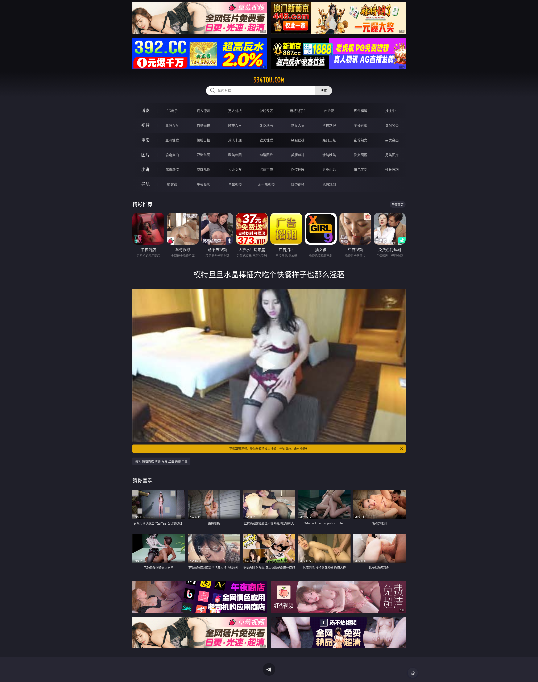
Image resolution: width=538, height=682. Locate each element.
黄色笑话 (360, 169)
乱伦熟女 (360, 140)
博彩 (145, 110)
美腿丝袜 (298, 155)
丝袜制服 (329, 125)
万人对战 (235, 110)
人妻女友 (235, 169)
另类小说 (329, 169)
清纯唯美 (329, 155)
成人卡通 (235, 140)
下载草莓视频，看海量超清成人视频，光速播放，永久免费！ (269, 449)
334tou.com (269, 80)
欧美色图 (235, 155)
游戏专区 (266, 110)
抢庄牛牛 (392, 110)
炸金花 (329, 110)
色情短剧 (329, 184)
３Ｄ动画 (266, 125)
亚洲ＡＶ (172, 125)
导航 (145, 184)
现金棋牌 (360, 110)
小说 (145, 169)
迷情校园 (298, 169)
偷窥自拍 (172, 155)
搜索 (323, 90)
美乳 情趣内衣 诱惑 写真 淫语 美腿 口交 (161, 461)
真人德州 (203, 110)
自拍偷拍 (203, 125)
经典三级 (329, 140)
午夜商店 (203, 184)
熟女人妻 (298, 125)
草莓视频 (235, 184)
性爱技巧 (392, 169)
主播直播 (360, 125)
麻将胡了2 (297, 110)
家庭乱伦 (203, 169)
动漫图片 (266, 155)
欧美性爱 (266, 140)
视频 (145, 125)
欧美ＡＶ (235, 125)
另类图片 (392, 155)
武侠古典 (266, 169)
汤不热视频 (266, 184)
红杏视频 (298, 184)
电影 (145, 140)
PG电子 (172, 110)
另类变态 (392, 140)
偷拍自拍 (203, 140)
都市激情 (172, 169)
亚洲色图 (203, 155)
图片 (145, 155)
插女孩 (172, 184)
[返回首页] (413, 673)
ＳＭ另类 (392, 125)
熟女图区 (360, 155)
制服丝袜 (298, 140)
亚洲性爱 (172, 140)
